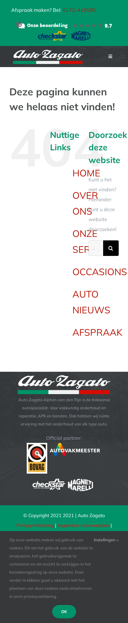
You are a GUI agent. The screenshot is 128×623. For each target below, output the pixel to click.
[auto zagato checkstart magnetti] (64, 33)
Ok (64, 611)
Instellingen (105, 539)
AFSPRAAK (97, 332)
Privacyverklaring (35, 525)
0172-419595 (79, 10)
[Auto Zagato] (64, 25)
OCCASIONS (99, 272)
